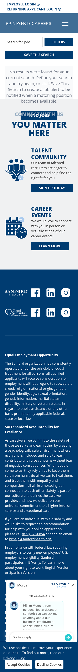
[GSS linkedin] (50, 312)
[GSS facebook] (35, 312)
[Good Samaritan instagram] (65, 312)
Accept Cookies (18, 664)
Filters (58, 42)
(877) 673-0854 (33, 534)
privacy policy (14, 657)
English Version (57, 567)
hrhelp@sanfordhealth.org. (30, 539)
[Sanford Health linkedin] (50, 292)
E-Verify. (35, 562)
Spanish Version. (22, 572)
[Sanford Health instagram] (65, 292)
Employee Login (21, 4)
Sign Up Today (52, 188)
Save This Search (39, 54)
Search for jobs (19, 42)
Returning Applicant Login (32, 9)
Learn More (50, 246)
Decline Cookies (49, 664)
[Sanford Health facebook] (35, 292)
